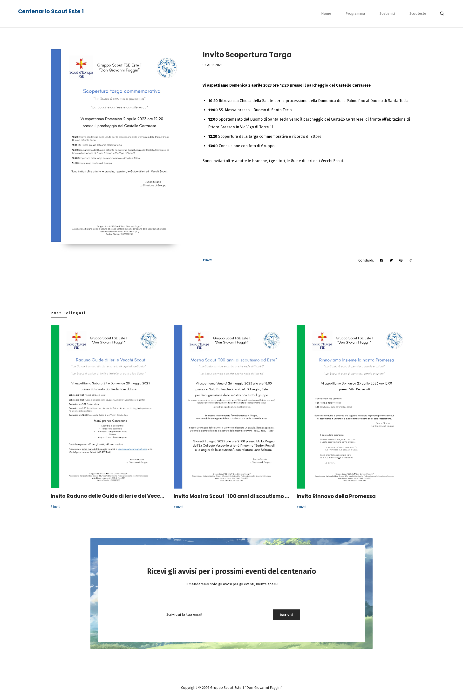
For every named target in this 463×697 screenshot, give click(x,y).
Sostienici (387, 13)
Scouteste (417, 13)
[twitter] (391, 260)
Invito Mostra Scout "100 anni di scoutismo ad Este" (231, 496)
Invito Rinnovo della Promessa (336, 496)
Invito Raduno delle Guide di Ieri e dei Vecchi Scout (108, 495)
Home (326, 13)
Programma (355, 13)
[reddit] (410, 260)
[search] (441, 14)
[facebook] (381, 260)
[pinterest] (401, 260)
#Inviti (207, 260)
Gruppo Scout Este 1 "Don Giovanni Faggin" (245, 687)
